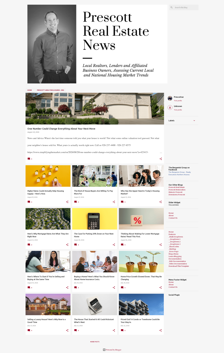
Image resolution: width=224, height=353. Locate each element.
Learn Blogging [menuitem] (175, 256)
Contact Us (173, 218)
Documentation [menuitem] (175, 259)
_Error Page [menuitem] (173, 251)
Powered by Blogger (113, 349)
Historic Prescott (175, 192)
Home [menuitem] (171, 232)
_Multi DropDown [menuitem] (176, 237)
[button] (160, 159)
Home (29, 90)
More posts (94, 341)
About (171, 215)
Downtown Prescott (177, 195)
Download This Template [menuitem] (179, 266)
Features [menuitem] (172, 234)
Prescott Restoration (177, 190)
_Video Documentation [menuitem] (178, 264)
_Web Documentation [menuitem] (177, 261)
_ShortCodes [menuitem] (174, 247)
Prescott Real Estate (177, 187)
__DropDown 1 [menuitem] (174, 239)
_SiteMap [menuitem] (172, 249)
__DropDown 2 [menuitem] (174, 242)
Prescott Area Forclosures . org (50, 90)
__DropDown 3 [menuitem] (174, 244)
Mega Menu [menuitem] (173, 254)
